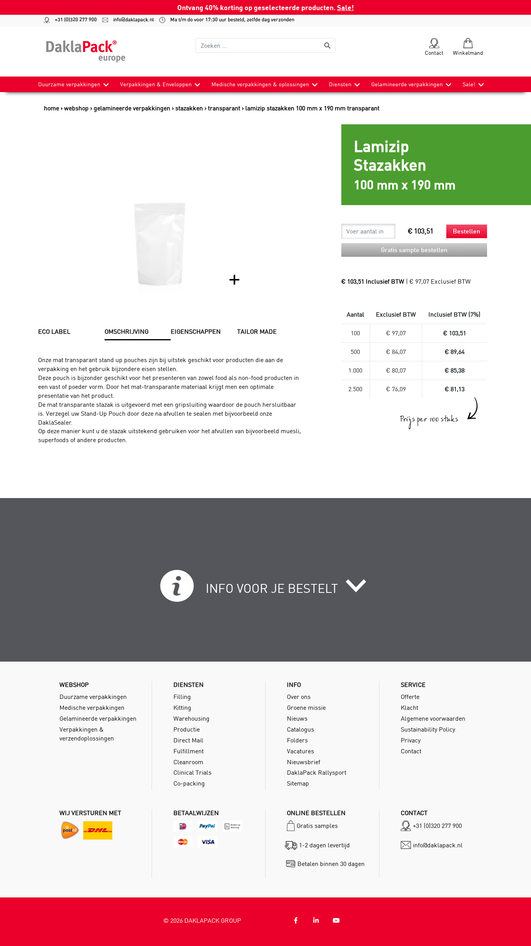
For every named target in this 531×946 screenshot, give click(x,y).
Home (51, 108)
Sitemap (298, 783)
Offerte (410, 696)
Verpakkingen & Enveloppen (156, 84)
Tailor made (257, 331)
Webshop (76, 108)
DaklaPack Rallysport (316, 772)
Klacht (409, 707)
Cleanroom (188, 762)
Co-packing (189, 783)
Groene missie (306, 707)
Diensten (340, 84)
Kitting (182, 707)
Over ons (299, 696)
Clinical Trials (192, 772)
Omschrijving (126, 331)
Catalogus (300, 729)
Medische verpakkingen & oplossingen (260, 84)
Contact (411, 751)
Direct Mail (188, 740)
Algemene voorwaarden (433, 718)
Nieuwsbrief (303, 762)
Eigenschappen (196, 331)
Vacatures (300, 751)
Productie (186, 729)
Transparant (224, 108)
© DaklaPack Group (202, 920)
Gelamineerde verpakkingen (407, 84)
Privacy (411, 740)
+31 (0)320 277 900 (72, 20)
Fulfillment (188, 751)
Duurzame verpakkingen (69, 84)
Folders (297, 740)
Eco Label (54, 331)
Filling (182, 696)
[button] (266, 590)
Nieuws (297, 718)
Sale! (345, 7)
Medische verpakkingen (91, 707)
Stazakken (189, 108)
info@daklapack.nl (130, 20)
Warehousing (191, 718)
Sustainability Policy (428, 729)
